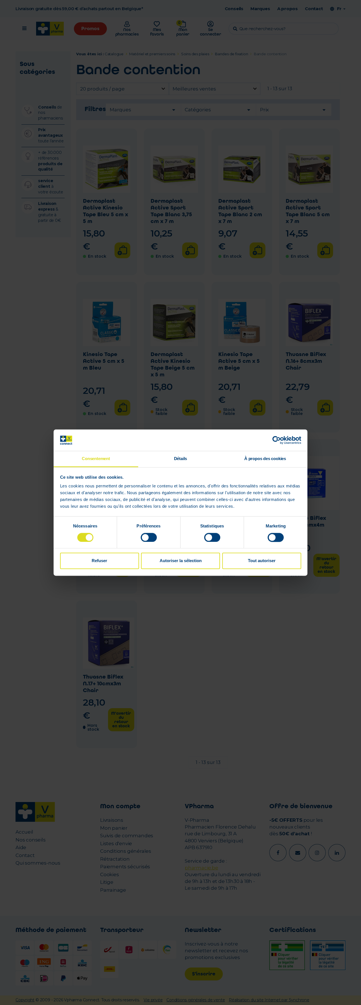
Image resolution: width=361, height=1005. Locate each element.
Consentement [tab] (96, 458)
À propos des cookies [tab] (265, 458)
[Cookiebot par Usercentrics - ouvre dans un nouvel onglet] (276, 440)
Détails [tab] (180, 458)
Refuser (99, 560)
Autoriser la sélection (181, 560)
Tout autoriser (262, 560)
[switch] (149, 537)
